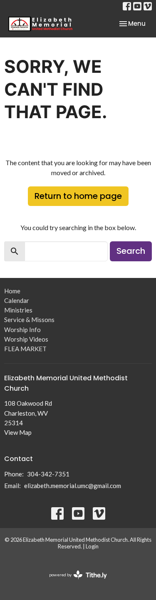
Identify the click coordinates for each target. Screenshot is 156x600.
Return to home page (78, 196)
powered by (74, 582)
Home (12, 291)
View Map (18, 432)
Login (92, 546)
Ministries (18, 310)
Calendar (16, 300)
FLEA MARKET (25, 348)
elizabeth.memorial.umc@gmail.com (72, 485)
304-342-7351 (48, 474)
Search (130, 251)
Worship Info (22, 329)
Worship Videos (26, 339)
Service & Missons (29, 319)
